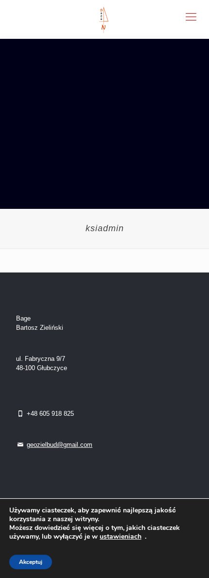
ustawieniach (120, 536)
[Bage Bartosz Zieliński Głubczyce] (104, 19)
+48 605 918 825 (49, 413)
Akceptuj (30, 562)
